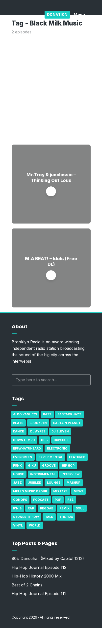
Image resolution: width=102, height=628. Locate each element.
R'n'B (17, 508)
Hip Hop (68, 465)
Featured (77, 457)
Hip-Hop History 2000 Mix (37, 576)
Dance (18, 431)
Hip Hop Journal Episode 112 (39, 567)
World (34, 525)
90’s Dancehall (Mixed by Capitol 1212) (48, 558)
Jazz (17, 482)
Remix (64, 508)
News (78, 491)
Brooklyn (38, 423)
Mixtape (60, 491)
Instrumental (42, 474)
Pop (58, 500)
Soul (80, 508)
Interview (70, 474)
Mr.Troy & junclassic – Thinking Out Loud (51, 177)
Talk (49, 517)
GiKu (32, 465)
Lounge (53, 482)
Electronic (57, 448)
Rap (31, 508)
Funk (17, 465)
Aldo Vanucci (25, 414)
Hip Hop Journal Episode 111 (39, 593)
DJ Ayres (37, 431)
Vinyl (18, 525)
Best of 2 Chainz (27, 584)
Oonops (20, 500)
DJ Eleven (60, 431)
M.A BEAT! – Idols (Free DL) (51, 261)
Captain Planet (66, 423)
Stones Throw (26, 517)
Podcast (41, 500)
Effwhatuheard (27, 448)
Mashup (73, 482)
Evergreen (22, 457)
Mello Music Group (30, 491)
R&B (70, 500)
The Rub (66, 517)
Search (84, 379)
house (18, 474)
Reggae (46, 508)
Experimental (50, 457)
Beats (18, 423)
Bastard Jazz (69, 414)
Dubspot (61, 440)
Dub (44, 440)
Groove (49, 465)
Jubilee (34, 482)
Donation (57, 14)
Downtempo (24, 440)
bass (47, 414)
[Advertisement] (51, 89)
